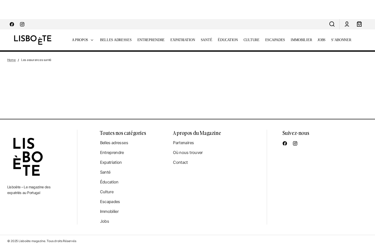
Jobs (104, 221)
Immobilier (109, 211)
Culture (107, 191)
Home (11, 60)
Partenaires (183, 142)
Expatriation (111, 162)
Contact (180, 162)
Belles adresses (114, 142)
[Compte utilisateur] (347, 24)
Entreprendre (112, 152)
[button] (332, 24)
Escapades (110, 201)
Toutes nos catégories (123, 132)
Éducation (109, 181)
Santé (105, 172)
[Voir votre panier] (359, 24)
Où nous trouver (188, 152)
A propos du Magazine (197, 132)
